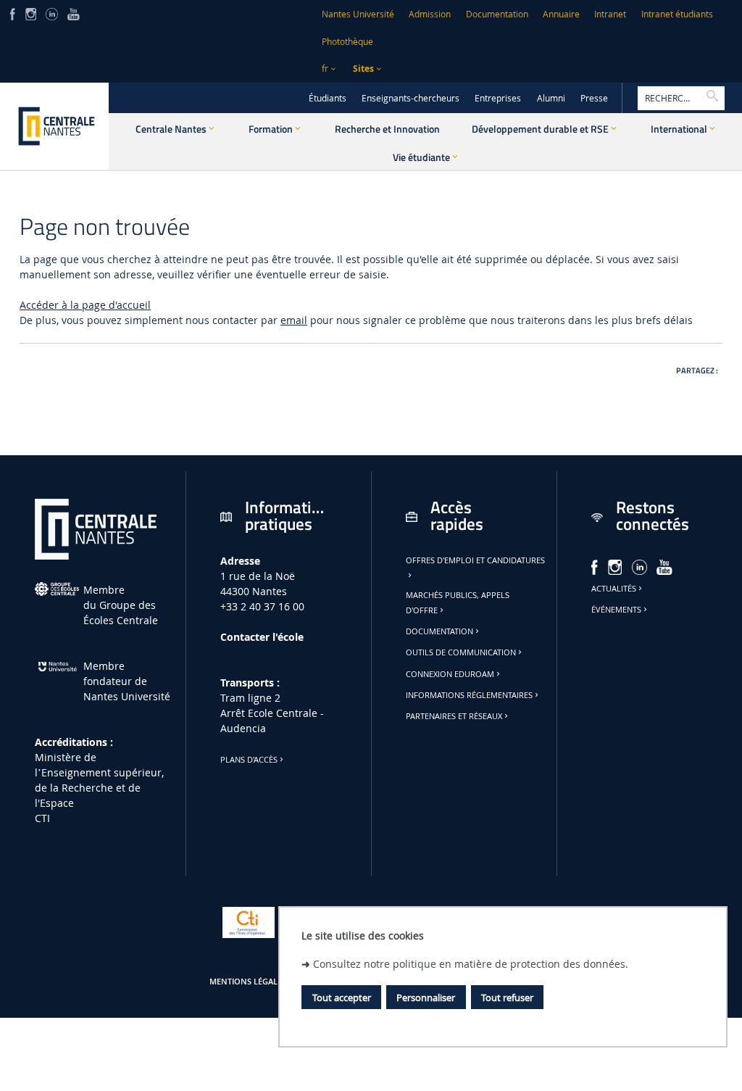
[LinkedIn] (51, 13)
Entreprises (498, 98)
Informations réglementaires (469, 695)
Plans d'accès (249, 760)
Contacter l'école (262, 637)
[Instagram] (30, 13)
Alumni (551, 98)
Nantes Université (358, 14)
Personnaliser (425, 997)
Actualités (613, 589)
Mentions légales (247, 981)
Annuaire (561, 14)
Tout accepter (341, 997)
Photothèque (347, 41)
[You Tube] (73, 13)
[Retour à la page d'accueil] (54, 126)
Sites (363, 68)
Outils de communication (461, 652)
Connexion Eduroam (450, 674)
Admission (430, 14)
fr (325, 68)
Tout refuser (507, 997)
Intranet (610, 14)
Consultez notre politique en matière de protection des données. (470, 964)
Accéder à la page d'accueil (85, 305)
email (293, 320)
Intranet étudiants (677, 14)
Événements (616, 610)
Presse (594, 98)
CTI (42, 818)
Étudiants (327, 98)
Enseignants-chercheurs (410, 98)
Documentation (497, 14)
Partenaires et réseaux (454, 716)
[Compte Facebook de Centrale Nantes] (12, 13)
